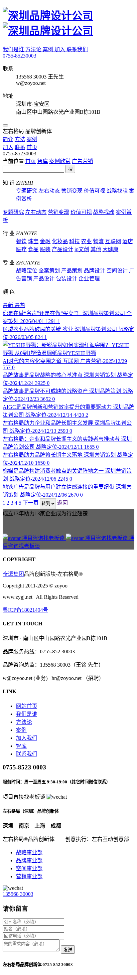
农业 (86, 241)
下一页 (31, 503)
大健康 (110, 249)
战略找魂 (117, 191)
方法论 (34, 49)
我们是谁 (14, 49)
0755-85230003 (19, 56)
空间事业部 (29, 868)
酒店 (127, 241)
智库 (42, 161)
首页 (30, 161)
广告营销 (82, 161)
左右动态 (49, 191)
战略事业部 (29, 852)
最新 (9, 305)
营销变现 (71, 191)
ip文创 (81, 249)
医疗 (21, 249)
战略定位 (26, 270)
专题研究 (26, 191)
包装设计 (66, 278)
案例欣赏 (59, 161)
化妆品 (60, 241)
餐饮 (21, 241)
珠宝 (33, 241)
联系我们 (77, 49)
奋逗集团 (13, 574)
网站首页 (26, 706)
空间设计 (117, 270)
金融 (45, 241)
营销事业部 (29, 876)
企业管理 (89, 278)
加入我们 (26, 738)
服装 (45, 249)
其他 (95, 249)
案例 (49, 49)
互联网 (113, 241)
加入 (61, 49)
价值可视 (94, 191)
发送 (68, 949)
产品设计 (62, 249)
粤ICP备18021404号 (25, 610)
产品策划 (71, 270)
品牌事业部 (29, 860)
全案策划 (49, 270)
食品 (33, 249)
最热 (20, 305)
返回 (62, 503)
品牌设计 (94, 270)
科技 (74, 241)
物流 (98, 241)
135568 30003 (18, 894)
